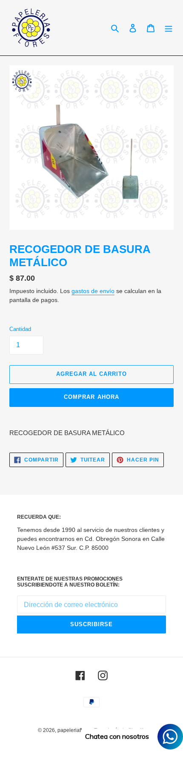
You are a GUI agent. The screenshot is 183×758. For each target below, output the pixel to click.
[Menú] (168, 28)
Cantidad (20, 329)
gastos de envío (92, 291)
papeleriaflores (74, 730)
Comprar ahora (91, 397)
